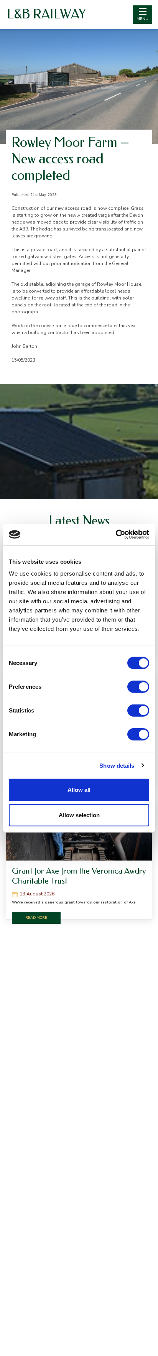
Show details (116, 765)
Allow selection (79, 814)
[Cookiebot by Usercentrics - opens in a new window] (115, 535)
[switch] (138, 687)
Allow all (79, 790)
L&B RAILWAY (46, 14)
